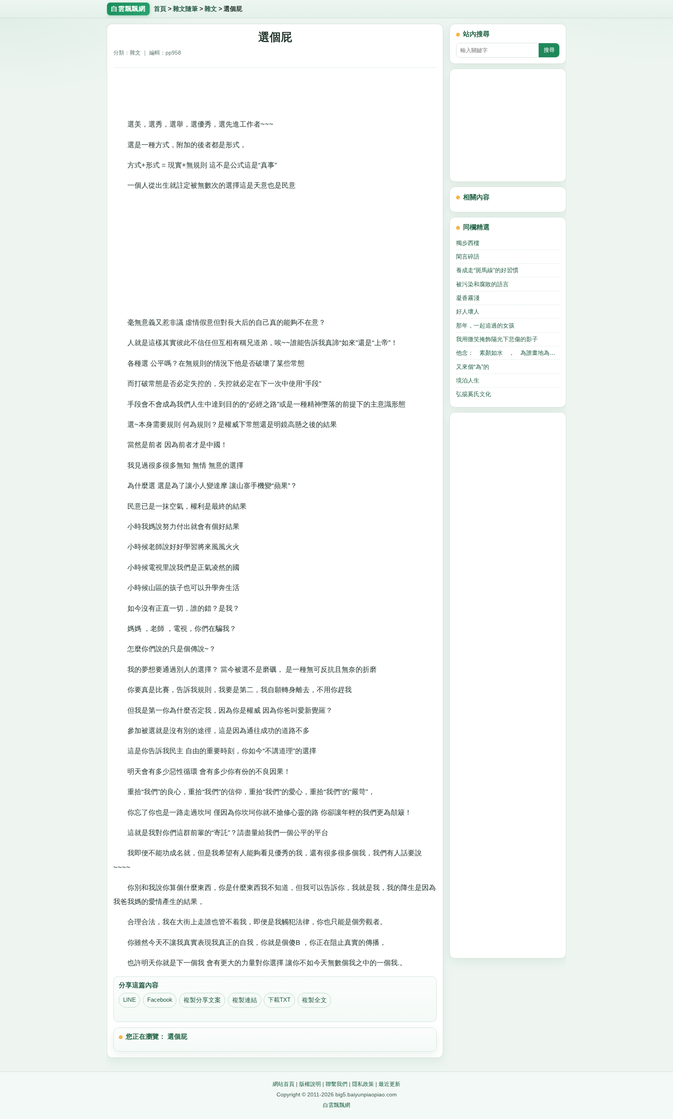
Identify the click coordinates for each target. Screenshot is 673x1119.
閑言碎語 (467, 256)
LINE (129, 1000)
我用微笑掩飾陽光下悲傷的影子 (497, 339)
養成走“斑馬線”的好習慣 (487, 270)
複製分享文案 (202, 1000)
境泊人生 (467, 380)
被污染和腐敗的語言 (482, 284)
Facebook (160, 1000)
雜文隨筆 (185, 8)
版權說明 (310, 1084)
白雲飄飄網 (336, 1105)
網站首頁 (283, 1084)
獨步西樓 (467, 243)
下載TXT (279, 1000)
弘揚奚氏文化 (473, 394)
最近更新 (389, 1084)
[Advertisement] (275, 90)
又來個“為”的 (472, 366)
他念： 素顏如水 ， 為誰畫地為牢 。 (508, 352)
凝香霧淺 (467, 297)
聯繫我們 (336, 1084)
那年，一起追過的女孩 (485, 325)
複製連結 (244, 1000)
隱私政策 (363, 1084)
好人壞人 (467, 311)
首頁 (160, 8)
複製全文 (314, 1000)
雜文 (210, 8)
